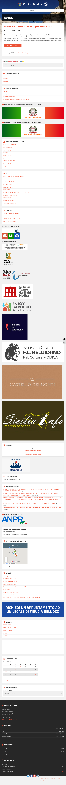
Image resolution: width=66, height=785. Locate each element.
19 (25, 671)
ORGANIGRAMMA (7, 147)
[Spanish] (23, 61)
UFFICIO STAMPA (7, 155)
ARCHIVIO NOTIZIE (8, 690)
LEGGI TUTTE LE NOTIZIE (13, 45)
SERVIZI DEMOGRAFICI (9, 161)
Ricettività (5, 633)
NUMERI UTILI (6, 589)
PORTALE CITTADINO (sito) (9, 584)
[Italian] (17, 61)
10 (15, 669)
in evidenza (18, 53)
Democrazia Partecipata (9, 221)
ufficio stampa (25, 53)
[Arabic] (7, 61)
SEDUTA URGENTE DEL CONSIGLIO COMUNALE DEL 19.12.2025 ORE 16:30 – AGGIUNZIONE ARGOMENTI (29, 503)
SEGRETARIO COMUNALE (9, 144)
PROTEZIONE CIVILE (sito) (9, 579)
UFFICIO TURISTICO (8, 630)
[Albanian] (4, 61)
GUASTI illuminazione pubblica (11, 592)
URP (4, 158)
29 (6, 677)
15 (6, 671)
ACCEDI (5, 76)
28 (35, 674)
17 (15, 671)
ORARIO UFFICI (7, 150)
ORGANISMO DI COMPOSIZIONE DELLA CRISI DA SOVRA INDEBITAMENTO (21, 597)
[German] (15, 61)
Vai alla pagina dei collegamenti (11, 213)
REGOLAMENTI (7, 198)
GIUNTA (5, 94)
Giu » (8, 681)
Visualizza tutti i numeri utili (9, 739)
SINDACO (5, 91)
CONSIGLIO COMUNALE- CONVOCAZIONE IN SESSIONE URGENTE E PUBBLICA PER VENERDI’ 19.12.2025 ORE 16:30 (32, 508)
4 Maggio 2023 (10, 53)
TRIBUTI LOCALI (7, 625)
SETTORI (5, 153)
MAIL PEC (5, 81)
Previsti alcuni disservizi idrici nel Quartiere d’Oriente (28, 26)
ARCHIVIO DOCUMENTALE (9, 181)
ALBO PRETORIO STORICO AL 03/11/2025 (14, 179)
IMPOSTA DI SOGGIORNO (9, 628)
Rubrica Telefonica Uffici (9, 216)
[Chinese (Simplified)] (9, 61)
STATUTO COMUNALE (8, 201)
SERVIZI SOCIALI (7, 163)
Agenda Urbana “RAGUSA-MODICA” (12, 219)
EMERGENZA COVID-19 (9, 187)
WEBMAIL (5, 78)
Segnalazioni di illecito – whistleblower (13, 595)
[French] (13, 61)
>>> (63, 764)
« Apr (4, 681)
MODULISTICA (6, 190)
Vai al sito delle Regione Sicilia (33, 450)
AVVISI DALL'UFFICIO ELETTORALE (32, 454)
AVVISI (5, 636)
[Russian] (21, 61)
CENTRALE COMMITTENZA (9, 184)
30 (11, 677)
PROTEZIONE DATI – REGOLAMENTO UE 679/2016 (16, 192)
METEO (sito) (6, 576)
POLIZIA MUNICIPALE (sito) (10, 581)
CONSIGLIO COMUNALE (9, 97)
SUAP (4, 166)
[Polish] (19, 61)
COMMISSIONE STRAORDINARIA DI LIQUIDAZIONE (16, 99)
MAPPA (22, 566)
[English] (11, 61)
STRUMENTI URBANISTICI (9, 203)
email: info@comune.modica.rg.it (10, 719)
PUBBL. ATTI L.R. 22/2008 (9, 195)
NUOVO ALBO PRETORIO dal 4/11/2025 (13, 176)
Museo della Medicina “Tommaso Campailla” (14, 587)
